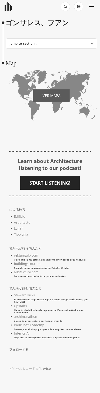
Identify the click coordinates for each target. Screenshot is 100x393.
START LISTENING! (50, 183)
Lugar (18, 228)
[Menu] (91, 6)
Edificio (19, 216)
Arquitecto (22, 222)
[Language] (78, 6)
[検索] (65, 6)
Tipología (21, 234)
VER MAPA (51, 95)
